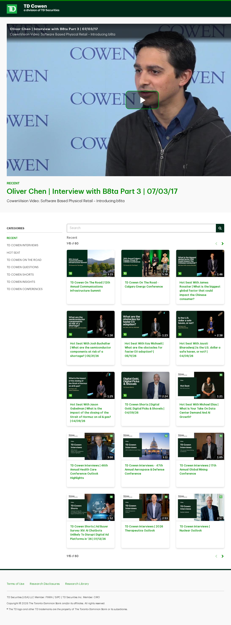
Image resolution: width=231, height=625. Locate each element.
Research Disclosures (45, 583)
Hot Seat (13, 252)
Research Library (77, 583)
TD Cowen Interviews (22, 245)
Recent (12, 238)
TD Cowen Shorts (20, 274)
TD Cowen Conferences (25, 289)
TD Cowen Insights (21, 282)
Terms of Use (15, 583)
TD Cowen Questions (23, 267)
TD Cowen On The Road (24, 260)
